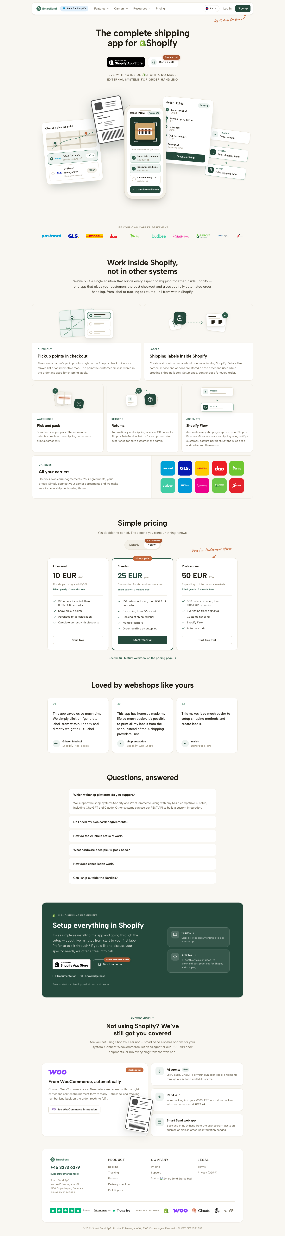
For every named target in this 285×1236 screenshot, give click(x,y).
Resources (140, 8)
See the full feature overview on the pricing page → (142, 658)
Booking (113, 1166)
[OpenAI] (217, 1210)
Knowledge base (95, 976)
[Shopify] (166, 1210)
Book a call (166, 62)
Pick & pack (115, 1190)
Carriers (119, 8)
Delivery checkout (119, 1184)
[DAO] (113, 236)
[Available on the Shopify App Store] (126, 62)
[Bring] (134, 236)
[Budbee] (159, 236)
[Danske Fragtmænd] (223, 236)
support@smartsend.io (64, 1173)
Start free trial (142, 640)
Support (156, 1172)
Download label (186, 157)
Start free (78, 640)
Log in (227, 8)
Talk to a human (113, 964)
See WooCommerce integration (77, 1109)
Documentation (66, 976)
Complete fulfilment (147, 189)
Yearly (153, 543)
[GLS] (73, 236)
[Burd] (181, 236)
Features (99, 8)
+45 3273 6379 (65, 1167)
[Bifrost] (203, 236)
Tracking (113, 1172)
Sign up (243, 8)
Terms (202, 1166)
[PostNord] (51, 236)
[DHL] (94, 236)
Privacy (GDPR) (208, 1172)
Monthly (134, 544)
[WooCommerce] (180, 1211)
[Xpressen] (240, 236)
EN (211, 8)
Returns (113, 1178)
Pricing (160, 8)
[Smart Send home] (46, 8)
